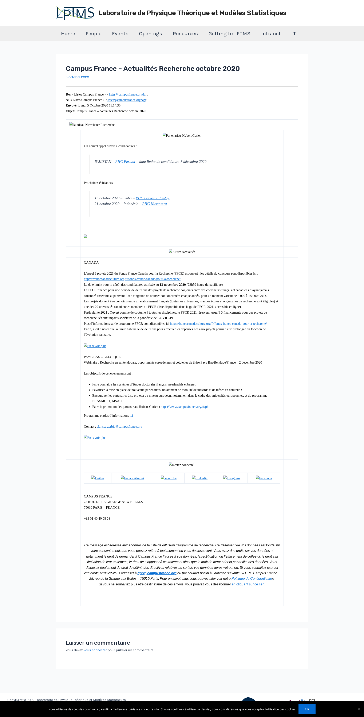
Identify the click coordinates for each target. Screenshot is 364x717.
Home (68, 33)
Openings (150, 33)
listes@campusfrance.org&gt (128, 94)
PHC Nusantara (154, 204)
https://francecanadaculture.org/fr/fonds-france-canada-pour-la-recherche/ (132, 279)
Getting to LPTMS (229, 33)
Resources (185, 33)
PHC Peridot (125, 161)
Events (120, 33)
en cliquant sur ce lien (248, 584)
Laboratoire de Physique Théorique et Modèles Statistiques (192, 13)
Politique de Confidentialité (252, 578)
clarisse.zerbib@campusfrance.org (119, 426)
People (94, 33)
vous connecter (95, 650)
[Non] (359, 709)
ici (131, 415)
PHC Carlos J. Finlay (152, 198)
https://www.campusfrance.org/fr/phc (185, 406)
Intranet (271, 33)
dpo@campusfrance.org (157, 573)
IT (293, 33)
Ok (307, 709)
